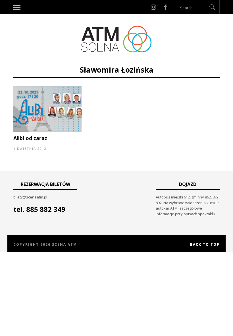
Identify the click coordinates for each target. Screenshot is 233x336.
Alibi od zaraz (30, 138)
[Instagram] (153, 7)
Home (76, 62)
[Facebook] (165, 7)
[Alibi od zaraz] (47, 130)
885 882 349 (45, 209)
